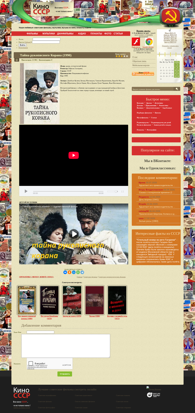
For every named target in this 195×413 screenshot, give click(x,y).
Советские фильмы (90, 277)
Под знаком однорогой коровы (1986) (27, 317)
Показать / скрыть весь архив (170, 47)
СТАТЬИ (118, 33)
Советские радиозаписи (83, 395)
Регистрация (23, 48)
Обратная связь (139, 61)
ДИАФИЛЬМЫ (65, 33)
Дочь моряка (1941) (149, 199)
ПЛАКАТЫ (96, 33)
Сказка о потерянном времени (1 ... (157, 192)
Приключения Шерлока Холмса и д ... (158, 214)
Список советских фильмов (85, 401)
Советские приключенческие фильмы (112, 277)
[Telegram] (82, 272)
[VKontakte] (65, 272)
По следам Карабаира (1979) (49, 317)
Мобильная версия (140, 65)
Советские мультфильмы (47, 395)
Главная (79, 277)
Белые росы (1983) (148, 221)
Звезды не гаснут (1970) (72, 316)
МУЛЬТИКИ (49, 33)
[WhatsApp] (78, 272)
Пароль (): (25, 42)
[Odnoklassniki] (69, 272)
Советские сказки (81, 407)
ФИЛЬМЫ (32, 33)
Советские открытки (123, 407)
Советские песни (122, 401)
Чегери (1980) (94, 316)
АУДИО (82, 33)
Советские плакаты (123, 395)
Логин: (26, 39)
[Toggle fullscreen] (122, 191)
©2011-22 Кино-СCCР (22, 407)
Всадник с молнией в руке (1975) (117, 317)
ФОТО (107, 33)
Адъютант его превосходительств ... (157, 185)
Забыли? (28, 42)
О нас (135, 57)
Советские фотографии (46, 407)
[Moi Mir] (74, 272)
